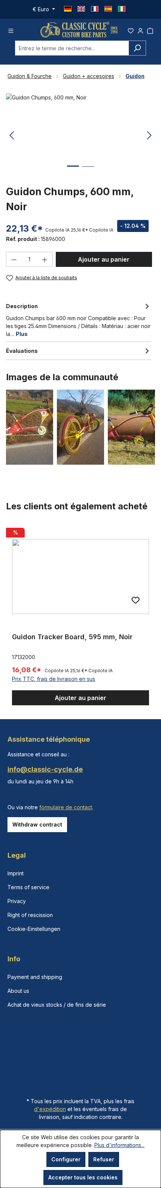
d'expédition (50, 1109)
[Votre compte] (140, 29)
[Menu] (10, 29)
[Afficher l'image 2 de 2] (88, 172)
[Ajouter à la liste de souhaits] (135, 600)
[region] (80, 615)
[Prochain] (149, 135)
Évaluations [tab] (22, 351)
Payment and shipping (34, 977)
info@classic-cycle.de (45, 769)
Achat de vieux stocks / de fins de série (56, 1004)
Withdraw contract (37, 824)
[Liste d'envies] (130, 29)
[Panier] (150, 29)
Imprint (15, 873)
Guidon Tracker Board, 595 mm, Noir (72, 637)
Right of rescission (30, 915)
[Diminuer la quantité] (14, 259)
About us (18, 991)
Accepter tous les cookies (83, 1177)
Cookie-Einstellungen (33, 929)
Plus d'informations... (119, 1145)
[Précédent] (11, 135)
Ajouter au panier (104, 259)
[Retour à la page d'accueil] (79, 30)
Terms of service (28, 887)
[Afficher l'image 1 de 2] (73, 172)
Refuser (103, 1159)
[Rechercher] (137, 48)
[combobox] (72, 48)
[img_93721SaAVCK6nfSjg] (80, 135)
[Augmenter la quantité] (45, 259)
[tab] (78, 319)
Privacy (16, 901)
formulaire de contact (65, 807)
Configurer (65, 1159)
